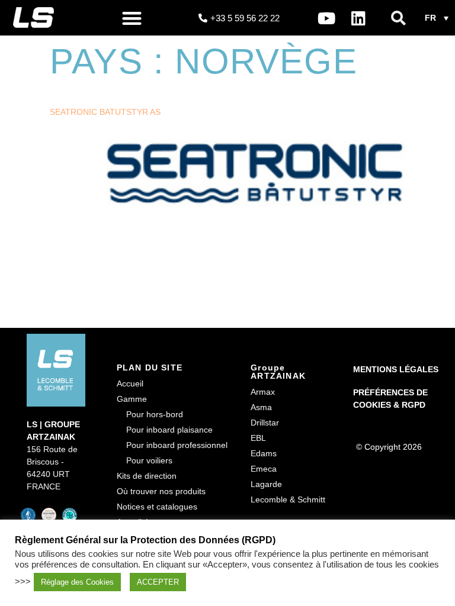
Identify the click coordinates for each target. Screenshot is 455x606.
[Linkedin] (358, 18)
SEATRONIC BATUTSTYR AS (105, 112)
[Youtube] (326, 18)
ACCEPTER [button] (158, 582)
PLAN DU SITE (149, 367)
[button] (132, 18)
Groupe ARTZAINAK (278, 372)
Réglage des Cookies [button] (77, 582)
